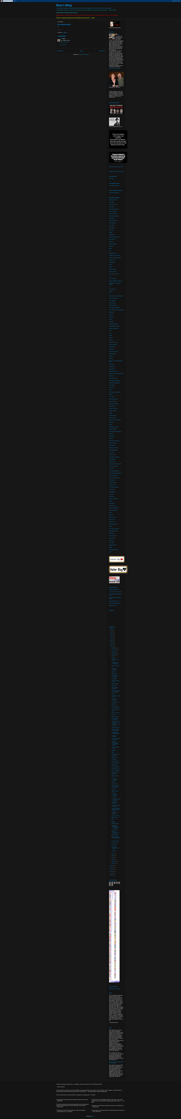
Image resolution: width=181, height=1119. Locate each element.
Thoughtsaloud (112, 491)
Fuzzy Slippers (112, 300)
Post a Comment (62, 44)
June (113, 853)
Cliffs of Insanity (112, 269)
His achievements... (115, 707)
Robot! (110, 424)
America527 (111, 206)
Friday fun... (114, 851)
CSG (110, 276)
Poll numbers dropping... (114, 779)
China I (110, 264)
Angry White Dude (113, 220)
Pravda (110, 413)
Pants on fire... (114, 673)
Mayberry (111, 356)
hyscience (111, 316)
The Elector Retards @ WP (115, 463)
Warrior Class (112, 521)
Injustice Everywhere (113, 328)
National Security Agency (114, 380)
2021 (112, 636)
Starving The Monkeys (114, 589)
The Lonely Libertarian (114, 477)
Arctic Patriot (112, 225)
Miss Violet (111, 364)
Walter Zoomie (112, 517)
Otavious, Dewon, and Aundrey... (115, 730)
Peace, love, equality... (114, 699)
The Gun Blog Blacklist (114, 470)
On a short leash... (115, 766)
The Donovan (112, 461)
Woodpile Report (113, 545)
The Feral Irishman (113, 466)
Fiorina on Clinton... (115, 815)
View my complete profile (114, 68)
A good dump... (114, 783)
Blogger (92, 1116)
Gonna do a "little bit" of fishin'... (115, 786)
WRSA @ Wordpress (113, 549)
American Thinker (113, 213)
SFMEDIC (111, 433)
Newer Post (60, 50)
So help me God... (115, 841)
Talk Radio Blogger (113, 450)
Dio (110, 286)
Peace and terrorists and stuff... (114, 848)
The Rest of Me (112, 484)
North (110, 389)
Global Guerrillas (113, 305)
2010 (112, 875)
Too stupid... (114, 759)
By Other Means (112, 253)
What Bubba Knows (113, 531)
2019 (112, 640)
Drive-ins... (113, 782)
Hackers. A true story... (114, 660)
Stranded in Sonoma (113, 447)
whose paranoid (112, 535)
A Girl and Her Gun (113, 199)
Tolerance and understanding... (115, 733)
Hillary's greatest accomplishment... (115, 838)
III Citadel (111, 321)
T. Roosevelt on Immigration (115, 591)
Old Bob (111, 394)
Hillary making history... (114, 688)
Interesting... (114, 685)
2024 (112, 630)
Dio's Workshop (112, 289)
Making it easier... (115, 823)
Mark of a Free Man (113, 351)
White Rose (111, 533)
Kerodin (110, 337)
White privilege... (115, 716)
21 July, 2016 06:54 (65, 42)
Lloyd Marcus (112, 346)
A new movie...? (115, 842)
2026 (112, 629)
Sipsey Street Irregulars (114, 440)
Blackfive (111, 241)
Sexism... (113, 693)
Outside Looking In (113, 408)
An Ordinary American (114, 216)
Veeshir (110, 501)
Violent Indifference (113, 510)
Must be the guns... (115, 768)
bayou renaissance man (114, 236)
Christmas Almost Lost (114, 601)
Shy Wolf (111, 438)
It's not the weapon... (114, 736)
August (113, 655)
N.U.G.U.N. (111, 375)
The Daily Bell (112, 459)
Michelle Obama (112, 605)
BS (109, 250)
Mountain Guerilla (113, 371)
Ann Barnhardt (112, 223)
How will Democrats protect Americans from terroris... (115, 723)
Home (81, 50)
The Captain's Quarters (114, 457)
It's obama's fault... (115, 763)
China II (110, 267)
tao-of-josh (111, 452)
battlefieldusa (112, 234)
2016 (112, 646)
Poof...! (113, 752)
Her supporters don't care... (114, 719)
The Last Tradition (113, 475)
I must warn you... (115, 702)
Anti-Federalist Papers (114, 192)
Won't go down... (115, 705)
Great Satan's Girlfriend (114, 307)
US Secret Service (113, 498)
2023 (112, 632)
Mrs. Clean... (114, 844)
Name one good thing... (115, 791)
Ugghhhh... (113, 750)
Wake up (111, 514)
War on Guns (112, 519)
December (114, 648)
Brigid (110, 248)
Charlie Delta (112, 262)
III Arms (110, 319)
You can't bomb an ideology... (115, 739)
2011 (112, 873)
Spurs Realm (112, 445)
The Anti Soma (112, 454)
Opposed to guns (113, 401)
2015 (112, 865)
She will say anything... (114, 669)
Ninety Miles (111, 385)
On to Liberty (112, 396)
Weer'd (110, 526)
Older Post (101, 50)
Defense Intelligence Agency (115, 280)
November (114, 649)
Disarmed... (114, 703)
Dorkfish (111, 291)
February (114, 861)
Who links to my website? (114, 988)
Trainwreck (111, 496)
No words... (114, 789)
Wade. (110, 512)
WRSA (110, 547)
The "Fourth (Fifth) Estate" (115, 603)
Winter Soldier (112, 538)
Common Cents (112, 271)
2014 (112, 867)
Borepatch (111, 246)
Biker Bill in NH (112, 239)
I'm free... (113, 714)
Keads (110, 335)
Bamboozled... (114, 817)
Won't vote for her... (115, 712)
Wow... (112, 819)
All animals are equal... (114, 813)
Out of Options (112, 406)
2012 (112, 871)
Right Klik (111, 422)
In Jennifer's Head (113, 323)
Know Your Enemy (113, 342)
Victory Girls (111, 503)
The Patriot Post (112, 482)
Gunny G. (111, 314)
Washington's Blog (113, 524)
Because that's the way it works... (115, 691)
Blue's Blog (64, 5)
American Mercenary (113, 209)
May (113, 855)
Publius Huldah (112, 417)
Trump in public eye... (114, 710)
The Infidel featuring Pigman (115, 473)
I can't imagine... (115, 761)
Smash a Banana (113, 443)
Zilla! (110, 552)
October (114, 651)
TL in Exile (111, 494)
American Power (112, 211)
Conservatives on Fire (114, 273)
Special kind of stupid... (114, 773)
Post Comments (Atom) (84, 54)
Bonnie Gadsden (113, 243)
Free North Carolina (113, 298)
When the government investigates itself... (114, 743)
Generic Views (112, 302)
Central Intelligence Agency (115, 257)
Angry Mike (111, 218)
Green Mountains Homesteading (116, 309)
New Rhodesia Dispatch (114, 382)
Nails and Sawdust (113, 378)
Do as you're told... (115, 770)
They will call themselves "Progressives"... (115, 826)
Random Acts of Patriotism (115, 419)
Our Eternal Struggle (113, 403)
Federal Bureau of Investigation (116, 295)
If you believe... (114, 829)
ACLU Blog (111, 202)
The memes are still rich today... (115, 799)
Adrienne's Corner (113, 204)
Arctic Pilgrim (112, 227)
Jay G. (110, 330)
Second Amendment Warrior (115, 431)
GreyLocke (111, 312)
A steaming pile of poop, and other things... (115, 809)
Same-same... (114, 764)
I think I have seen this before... (115, 806)
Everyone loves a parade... (115, 755)
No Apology (111, 387)
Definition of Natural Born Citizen (116, 171)
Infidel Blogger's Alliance (114, 326)
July (113, 657)
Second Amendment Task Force (116, 166)
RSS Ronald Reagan (113, 426)
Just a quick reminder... (114, 794)
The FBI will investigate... (114, 676)
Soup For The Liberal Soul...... (115, 663)
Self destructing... (115, 683)
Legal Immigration (113, 344)
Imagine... (113, 821)
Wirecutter (111, 540)
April (113, 857)
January (114, 863)
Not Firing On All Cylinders (115, 392)
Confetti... (113, 671)
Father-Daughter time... (115, 748)
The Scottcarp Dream (114, 487)
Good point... (114, 678)
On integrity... (114, 797)
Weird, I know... (114, 757)
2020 (112, 638)
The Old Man (112, 480)
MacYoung (111, 349)
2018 (112, 642)
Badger (110, 232)
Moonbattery (112, 366)
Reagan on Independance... (115, 832)
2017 (112, 644)
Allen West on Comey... (114, 803)
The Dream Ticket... (115, 727)
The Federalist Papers (114, 185)
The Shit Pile (112, 489)
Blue (62, 38)
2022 (112, 634)
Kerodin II (111, 339)
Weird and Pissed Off (113, 528)
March (113, 859)
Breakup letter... (115, 834)
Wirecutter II (111, 542)
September (114, 653)
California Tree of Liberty (114, 255)
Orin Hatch (111, 178)
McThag (111, 358)
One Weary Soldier (113, 399)
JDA (110, 333)
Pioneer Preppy (112, 410)
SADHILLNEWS (112, 429)
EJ (109, 293)
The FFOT (111, 468)
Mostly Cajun (112, 369)
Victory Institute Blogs (114, 507)
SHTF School (112, 436)
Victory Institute (112, 505)
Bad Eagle (111, 229)
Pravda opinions (112, 415)
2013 (112, 869)
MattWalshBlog (112, 353)
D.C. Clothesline (112, 278)
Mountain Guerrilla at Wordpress (116, 373)
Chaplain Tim (112, 260)
